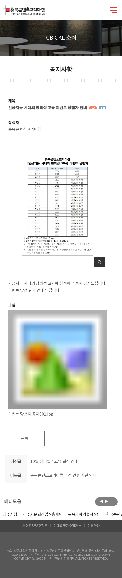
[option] (10, 514)
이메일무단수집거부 (67, 526)
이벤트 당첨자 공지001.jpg (30, 414)
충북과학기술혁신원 (84, 514)
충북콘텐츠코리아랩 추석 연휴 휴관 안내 (63, 475)
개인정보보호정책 (34, 526)
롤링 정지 (112, 501)
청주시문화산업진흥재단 (42, 514)
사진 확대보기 (99, 261)
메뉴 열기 (113, 10)
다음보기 (106, 501)
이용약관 (93, 526)
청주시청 (10, 514)
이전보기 (101, 501)
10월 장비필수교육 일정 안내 (54, 461)
